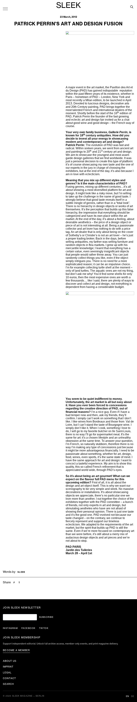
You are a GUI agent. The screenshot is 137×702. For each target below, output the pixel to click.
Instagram (10, 628)
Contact (9, 678)
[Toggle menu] (5, 8)
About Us (9, 661)
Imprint (8, 667)
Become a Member (16, 650)
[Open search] (131, 6)
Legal (7, 672)
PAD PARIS (73, 546)
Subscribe (46, 617)
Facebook (28, 628)
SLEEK (68, 5)
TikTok (44, 628)
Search (8, 684)
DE (132, 696)
